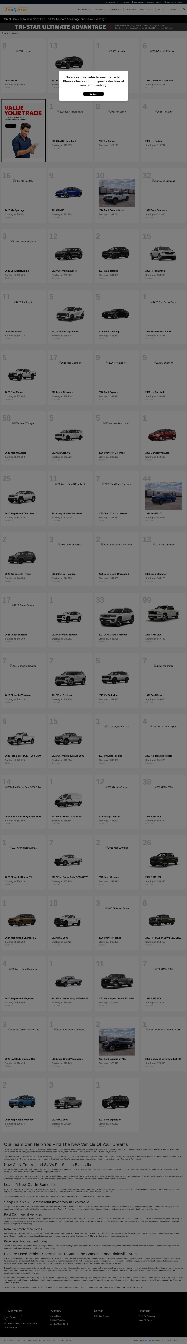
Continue (93, 94)
